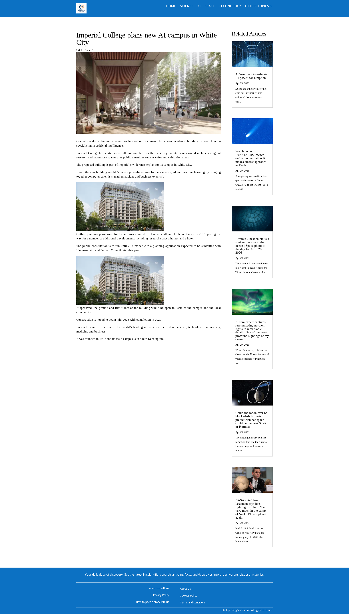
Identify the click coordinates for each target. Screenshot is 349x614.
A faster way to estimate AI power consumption (251, 76)
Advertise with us (159, 588)
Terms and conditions (193, 602)
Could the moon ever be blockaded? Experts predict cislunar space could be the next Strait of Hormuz (251, 419)
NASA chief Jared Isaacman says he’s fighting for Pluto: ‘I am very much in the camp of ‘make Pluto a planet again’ (251, 508)
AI (199, 6)
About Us (185, 588)
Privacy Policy (161, 595)
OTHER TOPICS (257, 6)
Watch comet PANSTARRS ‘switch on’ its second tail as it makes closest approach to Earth (250, 158)
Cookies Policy (188, 595)
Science (187, 6)
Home (171, 6)
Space (210, 6)
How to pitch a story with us (152, 602)
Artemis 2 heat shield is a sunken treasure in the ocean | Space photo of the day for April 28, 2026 (252, 245)
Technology (230, 6)
